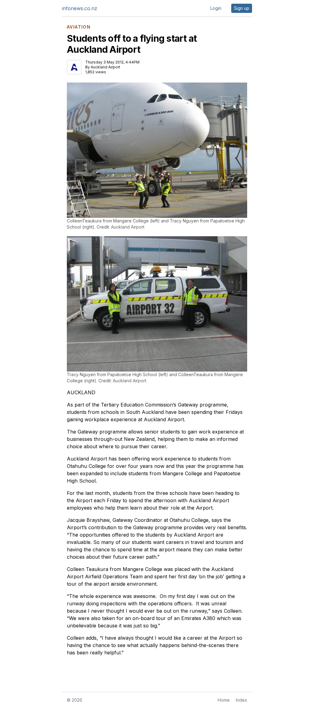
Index (241, 700)
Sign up (241, 8)
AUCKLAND (81, 392)
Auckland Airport (105, 67)
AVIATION (78, 27)
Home (224, 700)
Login (215, 8)
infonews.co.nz (79, 8)
